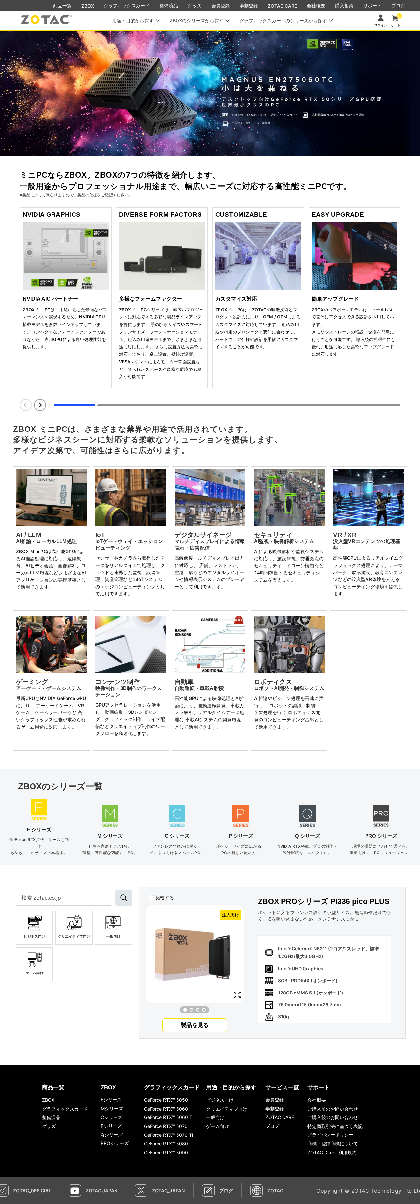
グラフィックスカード (65, 1109)
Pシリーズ (111, 1126)
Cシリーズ (111, 1117)
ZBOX (87, 6)
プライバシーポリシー (330, 1134)
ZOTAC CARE (282, 6)
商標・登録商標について (332, 1143)
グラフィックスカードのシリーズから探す (283, 20)
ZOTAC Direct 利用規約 (332, 1152)
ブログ (272, 1126)
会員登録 (274, 1099)
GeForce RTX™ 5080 (166, 1143)
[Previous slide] (26, 405)
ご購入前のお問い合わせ (332, 1109)
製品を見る (195, 1025)
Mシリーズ (112, 1108)
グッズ (49, 1126)
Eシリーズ (111, 1099)
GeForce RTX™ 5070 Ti (168, 1135)
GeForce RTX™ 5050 (166, 1100)
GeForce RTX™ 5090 (166, 1152)
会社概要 (316, 1100)
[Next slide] (40, 405)
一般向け (215, 1117)
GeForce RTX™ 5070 (166, 1126)
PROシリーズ (115, 1143)
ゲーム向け (217, 1126)
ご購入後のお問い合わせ (332, 1117)
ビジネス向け (220, 1100)
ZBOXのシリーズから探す (196, 20)
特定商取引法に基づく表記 (335, 1126)
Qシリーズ (112, 1134)
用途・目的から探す (133, 20)
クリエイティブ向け (226, 1109)
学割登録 (274, 1108)
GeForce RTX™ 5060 (166, 1109)
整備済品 (51, 1117)
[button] (185, 1010)
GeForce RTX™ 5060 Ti (168, 1117)
